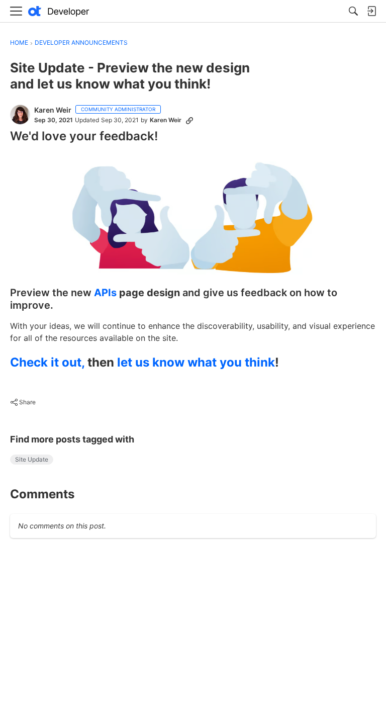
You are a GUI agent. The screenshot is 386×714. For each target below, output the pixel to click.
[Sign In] (371, 11)
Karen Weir (52, 110)
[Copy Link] (189, 120)
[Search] (353, 11)
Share (23, 403)
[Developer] (58, 11)
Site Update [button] (31, 459)
